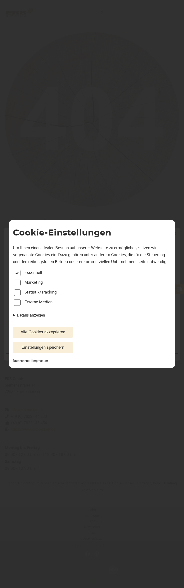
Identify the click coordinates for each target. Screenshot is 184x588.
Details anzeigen (31, 315)
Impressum (40, 361)
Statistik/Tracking (40, 292)
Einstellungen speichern (43, 347)
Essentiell (33, 272)
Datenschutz (21, 361)
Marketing (33, 282)
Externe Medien (38, 302)
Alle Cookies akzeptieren (43, 332)
